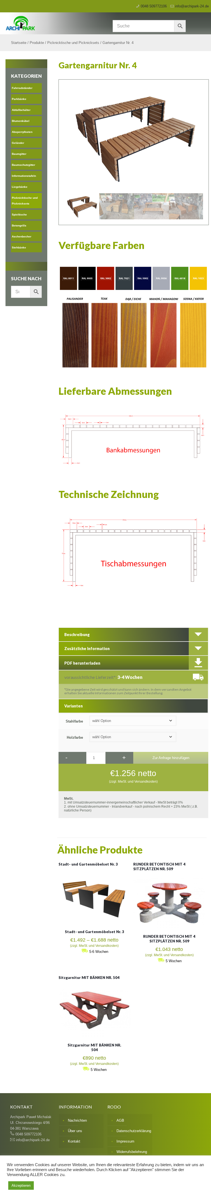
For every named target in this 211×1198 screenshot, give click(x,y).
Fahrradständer (22, 87)
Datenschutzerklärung (132, 1131)
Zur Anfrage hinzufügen (170, 758)
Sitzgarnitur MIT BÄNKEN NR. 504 (89, 977)
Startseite (18, 43)
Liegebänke (19, 186)
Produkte (37, 43)
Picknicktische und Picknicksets (73, 43)
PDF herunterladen (82, 663)
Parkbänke (19, 98)
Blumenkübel (20, 120)
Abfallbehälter (21, 109)
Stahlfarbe (74, 721)
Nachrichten (77, 1120)
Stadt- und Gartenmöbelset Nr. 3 (88, 864)
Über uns (75, 1131)
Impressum (125, 1141)
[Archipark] (75, 22)
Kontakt (74, 1141)
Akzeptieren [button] (21, 1185)
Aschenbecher (21, 236)
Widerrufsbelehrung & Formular (131, 1155)
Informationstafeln (24, 175)
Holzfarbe (75, 737)
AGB (120, 1120)
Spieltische (19, 214)
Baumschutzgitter (23, 164)
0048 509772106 (154, 6)
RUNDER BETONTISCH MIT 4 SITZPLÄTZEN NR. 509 (159, 866)
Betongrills (19, 225)
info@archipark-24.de (192, 6)
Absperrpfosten (22, 131)
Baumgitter (19, 153)
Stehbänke (19, 247)
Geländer (18, 142)
